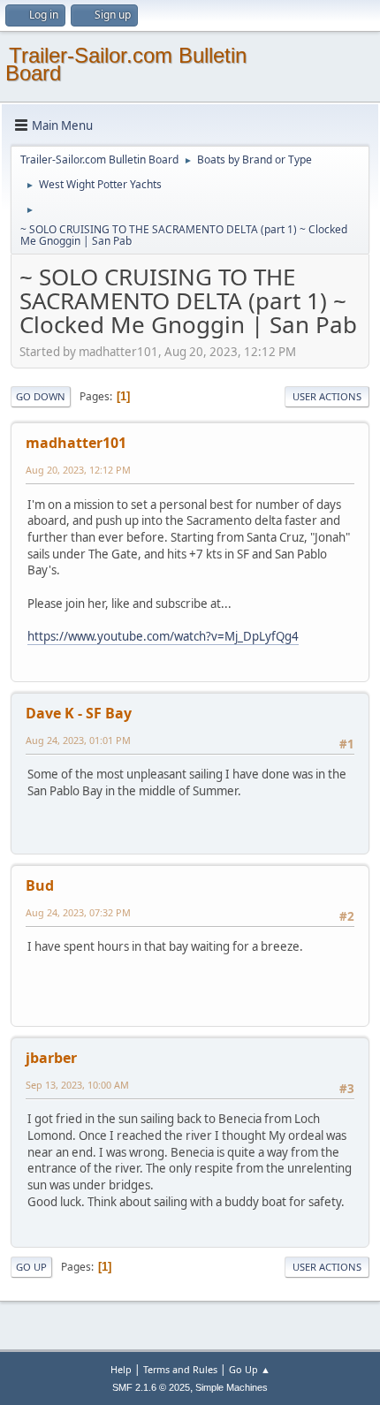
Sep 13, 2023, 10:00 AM (77, 1084)
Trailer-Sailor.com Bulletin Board (126, 64)
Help (121, 1369)
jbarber (51, 1057)
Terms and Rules (180, 1369)
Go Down (40, 396)
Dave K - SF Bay (79, 713)
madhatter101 (76, 442)
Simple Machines (231, 1387)
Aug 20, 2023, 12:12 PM (78, 469)
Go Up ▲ (249, 1369)
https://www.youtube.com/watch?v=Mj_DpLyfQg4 (163, 636)
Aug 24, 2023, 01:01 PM (78, 740)
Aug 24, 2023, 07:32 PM (78, 912)
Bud (40, 885)
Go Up (31, 1266)
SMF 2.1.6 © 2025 (151, 1387)
